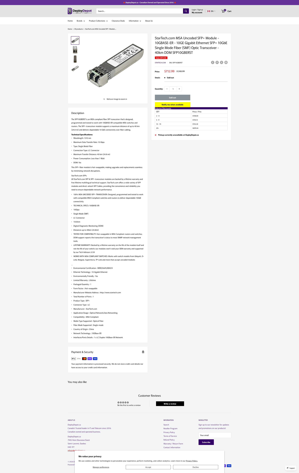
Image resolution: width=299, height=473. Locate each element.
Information (134, 20)
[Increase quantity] (179, 88)
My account (197, 12)
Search (166, 424)
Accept (148, 467)
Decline (196, 467)
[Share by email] (226, 62)
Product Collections (97, 20)
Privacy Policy (169, 432)
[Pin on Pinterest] (217, 62)
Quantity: (159, 88)
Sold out (172, 97)
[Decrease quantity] (166, 88)
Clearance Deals (118, 20)
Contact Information (172, 447)
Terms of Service (170, 436)
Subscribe (206, 442)
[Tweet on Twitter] (221, 62)
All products (78, 29)
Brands (79, 20)
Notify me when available (172, 104)
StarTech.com (160, 62)
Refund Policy (169, 439)
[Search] (186, 11)
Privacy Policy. (192, 460)
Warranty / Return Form (173, 443)
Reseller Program (170, 428)
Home (70, 20)
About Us (149, 20)
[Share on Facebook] (212, 62)
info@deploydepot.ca (76, 450)
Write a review (170, 403)
